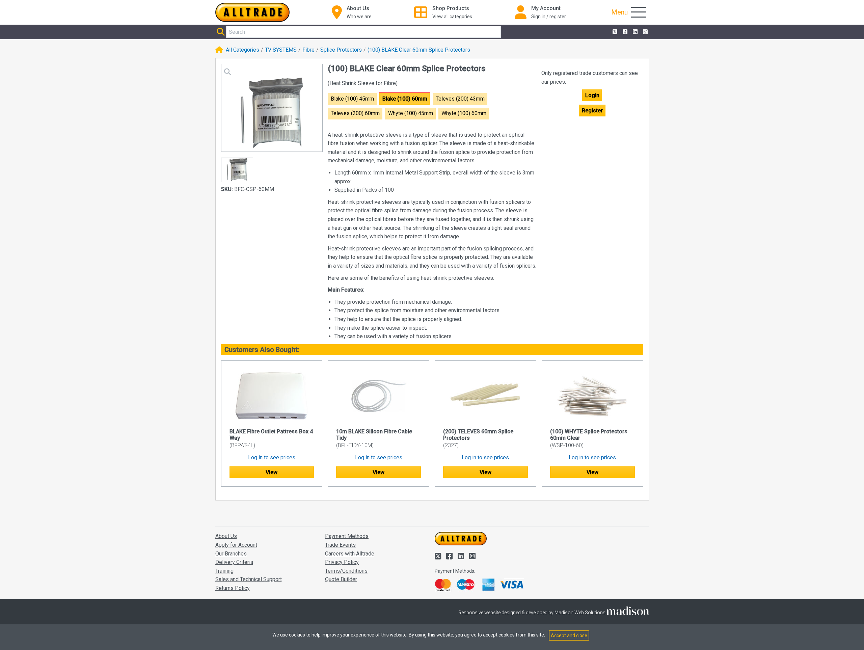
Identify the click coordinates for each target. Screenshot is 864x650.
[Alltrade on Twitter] (614, 32)
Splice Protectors (341, 50)
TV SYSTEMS (281, 50)
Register (592, 110)
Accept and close (569, 635)
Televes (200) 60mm (355, 113)
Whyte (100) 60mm (463, 113)
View (271, 472)
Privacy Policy (342, 562)
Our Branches (231, 553)
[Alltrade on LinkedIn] (634, 32)
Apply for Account (236, 545)
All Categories (242, 50)
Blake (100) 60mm (404, 99)
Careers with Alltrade (349, 553)
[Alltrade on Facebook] (624, 32)
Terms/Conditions (346, 571)
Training (224, 571)
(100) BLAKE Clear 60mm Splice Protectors (419, 50)
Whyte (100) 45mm (410, 113)
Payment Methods (347, 536)
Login (592, 95)
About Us (226, 536)
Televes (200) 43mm (460, 99)
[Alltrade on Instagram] (644, 32)
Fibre (308, 50)
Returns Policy (232, 588)
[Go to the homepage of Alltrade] (252, 12)
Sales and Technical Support (248, 579)
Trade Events (340, 545)
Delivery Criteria (234, 562)
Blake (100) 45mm (352, 99)
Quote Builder (341, 579)
